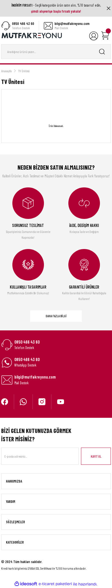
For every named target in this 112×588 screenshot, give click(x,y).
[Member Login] (93, 35)
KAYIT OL (96, 456)
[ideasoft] (25, 584)
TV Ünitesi (24, 71)
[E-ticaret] (55, 584)
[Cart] (105, 35)
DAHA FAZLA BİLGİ (56, 316)
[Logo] (32, 35)
